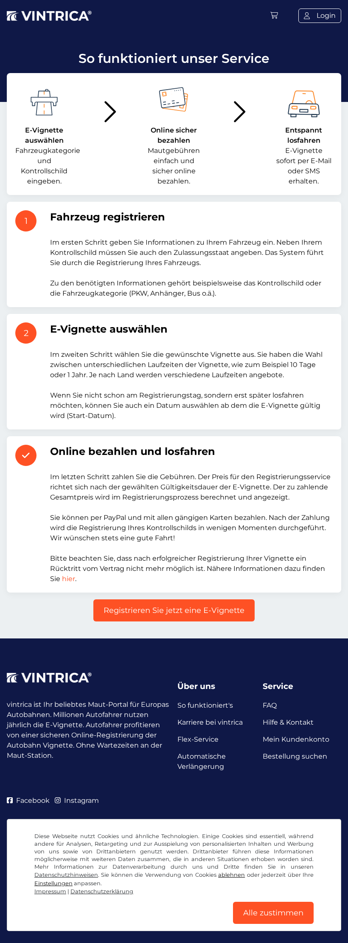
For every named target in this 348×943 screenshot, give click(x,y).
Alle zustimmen (273, 913)
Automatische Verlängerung (201, 761)
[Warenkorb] (274, 15)
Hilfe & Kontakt (288, 722)
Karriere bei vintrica (210, 722)
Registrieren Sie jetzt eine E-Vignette (174, 610)
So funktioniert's (205, 705)
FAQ (270, 705)
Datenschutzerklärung (101, 891)
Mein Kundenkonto (296, 739)
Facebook (33, 800)
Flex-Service (198, 739)
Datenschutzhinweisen (66, 875)
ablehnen (231, 875)
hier (68, 579)
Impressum (50, 891)
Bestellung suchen (295, 756)
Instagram (81, 800)
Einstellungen (53, 883)
